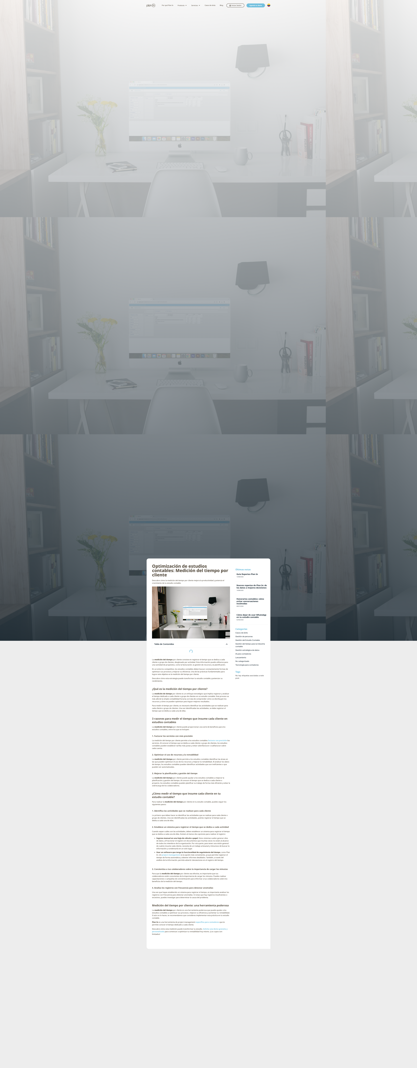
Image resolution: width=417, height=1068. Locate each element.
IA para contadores (243, 654)
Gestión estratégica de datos (247, 650)
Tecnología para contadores (247, 665)
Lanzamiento (240, 657)
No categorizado (242, 661)
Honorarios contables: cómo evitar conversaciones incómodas (250, 601)
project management (171, 855)
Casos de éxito (241, 633)
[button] (182, 5)
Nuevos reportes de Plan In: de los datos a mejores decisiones (252, 586)
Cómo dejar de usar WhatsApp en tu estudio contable (251, 616)
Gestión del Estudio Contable (247, 640)
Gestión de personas (244, 636)
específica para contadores (207, 922)
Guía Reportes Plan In (247, 574)
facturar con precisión (217, 740)
